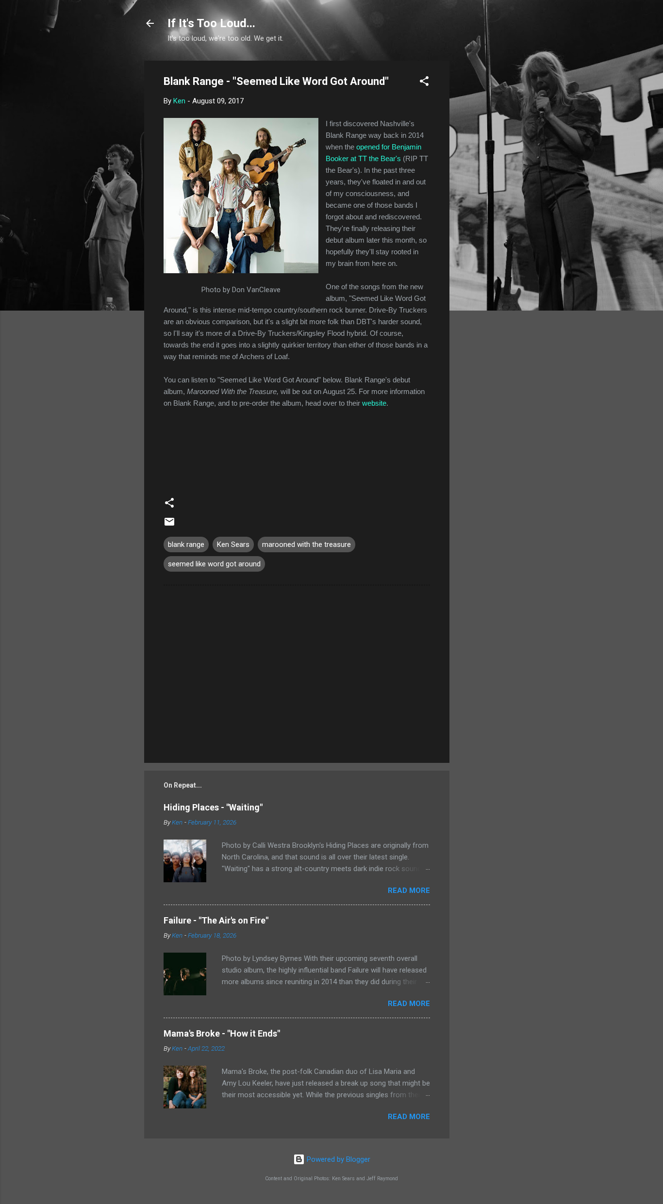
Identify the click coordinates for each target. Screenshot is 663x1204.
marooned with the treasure (306, 544)
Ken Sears (233, 544)
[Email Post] (169, 525)
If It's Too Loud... (211, 23)
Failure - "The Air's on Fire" (216, 920)
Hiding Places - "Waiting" (213, 807)
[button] (424, 82)
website (374, 403)
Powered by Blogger (337, 1159)
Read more (409, 890)
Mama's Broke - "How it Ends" (222, 1033)
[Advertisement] (488, 206)
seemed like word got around (214, 564)
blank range (186, 544)
